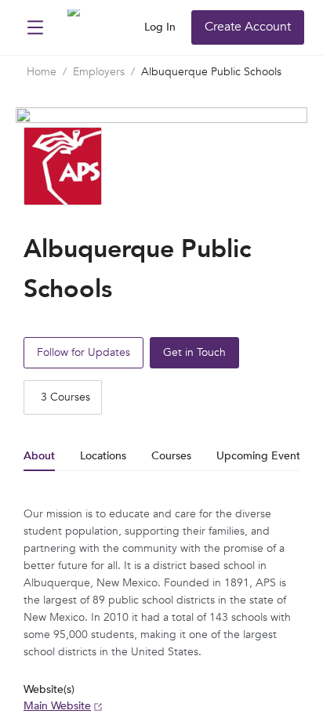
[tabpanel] (161, 610)
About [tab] (39, 455)
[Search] (127, 27)
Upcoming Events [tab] (260, 455)
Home (41, 71)
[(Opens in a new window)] (85, 29)
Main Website (57, 705)
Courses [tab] (171, 455)
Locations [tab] (103, 455)
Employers (99, 71)
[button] (35, 27)
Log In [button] (160, 27)
